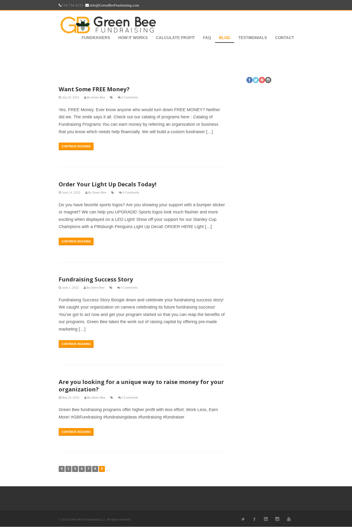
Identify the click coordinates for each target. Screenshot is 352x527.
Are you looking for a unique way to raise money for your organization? (141, 385)
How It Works (133, 38)
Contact (284, 38)
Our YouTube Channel (288, 519)
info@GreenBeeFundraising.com (114, 5)
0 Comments (129, 97)
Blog (224, 38)
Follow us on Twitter (242, 519)
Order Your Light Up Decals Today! (107, 184)
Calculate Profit (175, 38)
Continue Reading (76, 146)
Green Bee (98, 97)
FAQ (207, 38)
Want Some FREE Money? (94, 89)
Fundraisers (96, 38)
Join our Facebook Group (254, 519)
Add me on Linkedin (265, 519)
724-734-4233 (72, 5)
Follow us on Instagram (277, 519)
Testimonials (252, 38)
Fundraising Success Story (96, 279)
